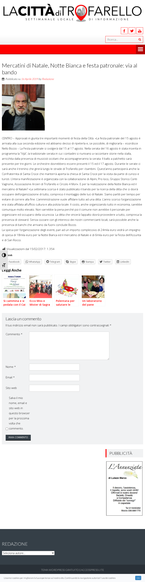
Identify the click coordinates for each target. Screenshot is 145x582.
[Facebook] (124, 30)
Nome (11, 367)
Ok (138, 578)
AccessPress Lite (92, 569)
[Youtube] (139, 30)
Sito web (11, 388)
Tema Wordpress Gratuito (60, 569)
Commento (14, 334)
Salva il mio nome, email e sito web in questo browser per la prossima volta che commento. (19, 413)
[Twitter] (132, 30)
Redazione (48, 79)
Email (10, 377)
